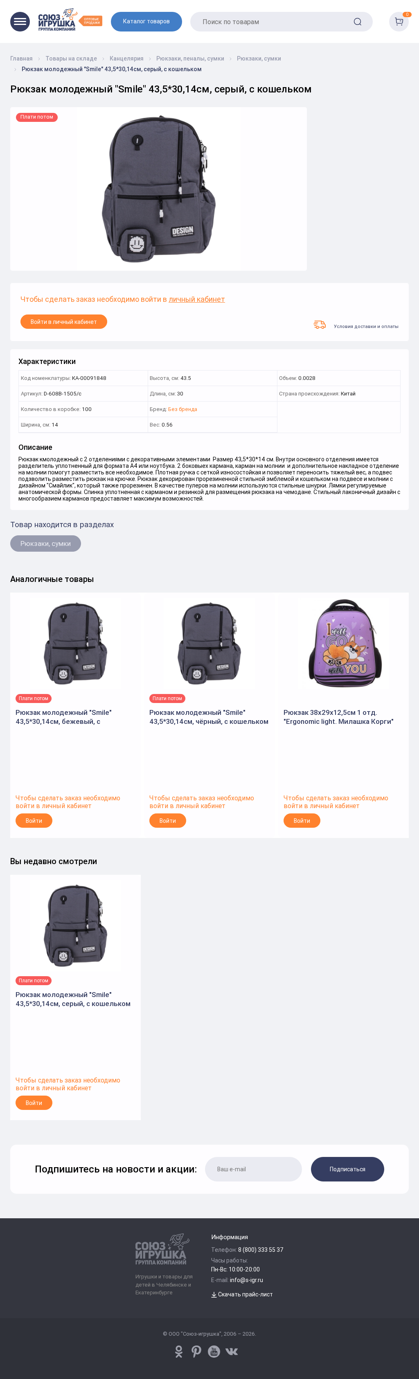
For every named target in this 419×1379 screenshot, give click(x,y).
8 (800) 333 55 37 (261, 1249)
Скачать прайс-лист (245, 1294)
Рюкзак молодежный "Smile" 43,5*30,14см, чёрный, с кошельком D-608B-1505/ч (208, 717)
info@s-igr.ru (246, 1280)
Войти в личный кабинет (64, 322)
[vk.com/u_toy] (231, 1351)
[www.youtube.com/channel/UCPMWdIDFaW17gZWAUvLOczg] (214, 1351)
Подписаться (347, 1169)
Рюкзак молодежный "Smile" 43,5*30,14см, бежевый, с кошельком (64, 717)
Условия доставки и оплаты (366, 326)
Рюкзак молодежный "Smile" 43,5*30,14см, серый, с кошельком (73, 999)
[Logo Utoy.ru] (70, 19)
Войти (34, 820)
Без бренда (182, 410)
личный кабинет (197, 299)
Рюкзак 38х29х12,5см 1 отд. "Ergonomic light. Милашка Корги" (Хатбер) (339, 717)
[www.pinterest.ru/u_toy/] (179, 1351)
